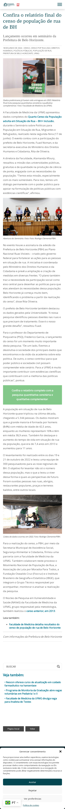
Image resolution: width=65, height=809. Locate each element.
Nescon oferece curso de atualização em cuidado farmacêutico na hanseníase (33, 684)
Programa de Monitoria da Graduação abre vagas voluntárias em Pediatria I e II (33, 692)
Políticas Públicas (23, 50)
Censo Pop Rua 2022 (40, 48)
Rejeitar (32, 790)
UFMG (36, 53)
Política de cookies (31, 805)
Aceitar (32, 782)
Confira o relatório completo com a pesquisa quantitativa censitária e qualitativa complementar (32, 395)
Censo (27, 48)
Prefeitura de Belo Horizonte (18, 53)
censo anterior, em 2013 (40, 611)
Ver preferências (32, 798)
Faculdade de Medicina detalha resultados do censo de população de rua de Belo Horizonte (35, 626)
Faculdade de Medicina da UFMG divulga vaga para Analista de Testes (31, 700)
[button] (60, 751)
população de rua (42, 50)
